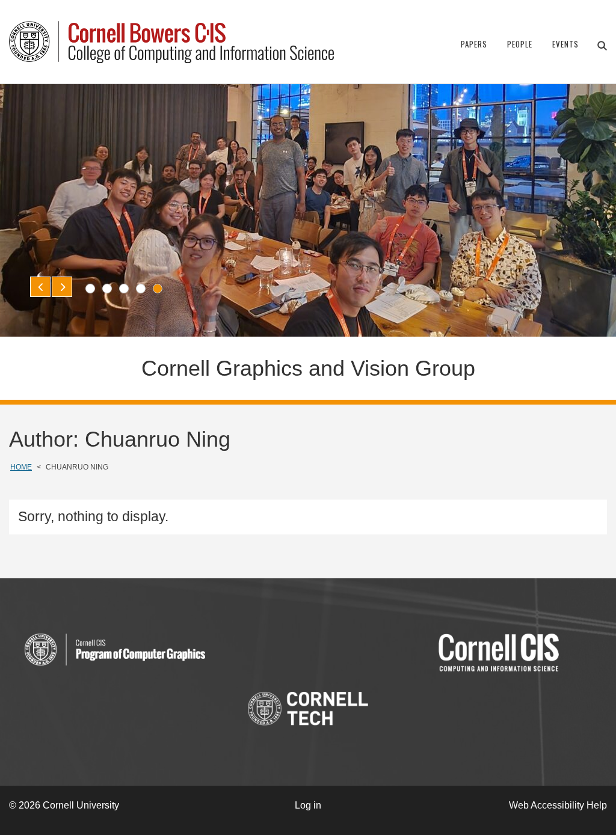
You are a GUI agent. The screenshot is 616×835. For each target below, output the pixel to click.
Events (565, 44)
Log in (308, 805)
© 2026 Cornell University (64, 805)
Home (21, 467)
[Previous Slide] (40, 287)
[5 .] (157, 288)
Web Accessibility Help (558, 805)
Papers (474, 44)
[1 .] (90, 288)
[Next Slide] (62, 287)
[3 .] (124, 288)
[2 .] (107, 288)
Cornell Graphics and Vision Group (308, 368)
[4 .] (140, 288)
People (519, 44)
